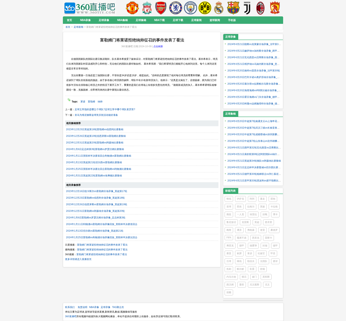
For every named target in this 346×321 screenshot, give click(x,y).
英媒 (262, 206)
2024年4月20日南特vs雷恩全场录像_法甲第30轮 (253, 70)
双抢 (239, 206)
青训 (249, 253)
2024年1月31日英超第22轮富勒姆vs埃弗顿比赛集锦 (94, 175)
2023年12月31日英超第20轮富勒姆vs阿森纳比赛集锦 (94, 142)
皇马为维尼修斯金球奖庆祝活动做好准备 (96, 115)
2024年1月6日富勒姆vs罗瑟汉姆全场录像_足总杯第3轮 (95, 217)
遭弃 (239, 230)
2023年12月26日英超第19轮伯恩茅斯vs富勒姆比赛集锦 (96, 136)
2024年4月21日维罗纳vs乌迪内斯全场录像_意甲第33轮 (257, 64)
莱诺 (82, 101)
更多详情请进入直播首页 (78, 259)
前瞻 (228, 292)
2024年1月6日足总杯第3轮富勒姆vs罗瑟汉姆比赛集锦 (95, 149)
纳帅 (100, 101)
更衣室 (268, 222)
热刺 (228, 269)
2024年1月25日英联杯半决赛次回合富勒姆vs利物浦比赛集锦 (98, 169)
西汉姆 (230, 284)
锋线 (228, 198)
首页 (67, 27)
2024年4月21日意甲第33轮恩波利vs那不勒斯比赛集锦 (256, 180)
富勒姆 (91, 101)
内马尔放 (231, 276)
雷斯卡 (268, 237)
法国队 (263, 261)
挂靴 (265, 214)
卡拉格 (274, 206)
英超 (256, 222)
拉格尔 (250, 206)
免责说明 (82, 307)
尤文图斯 (254, 284)
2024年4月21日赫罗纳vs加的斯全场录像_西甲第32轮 (256, 50)
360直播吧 (70, 316)
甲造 (273, 253)
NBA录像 (94, 307)
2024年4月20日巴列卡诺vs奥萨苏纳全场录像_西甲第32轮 (258, 77)
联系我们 (70, 307)
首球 (228, 206)
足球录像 (230, 36)
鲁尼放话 (231, 222)
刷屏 (239, 253)
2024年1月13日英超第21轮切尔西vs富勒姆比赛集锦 (94, 162)
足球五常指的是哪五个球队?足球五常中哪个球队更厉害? (105, 109)
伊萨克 (240, 198)
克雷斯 (245, 222)
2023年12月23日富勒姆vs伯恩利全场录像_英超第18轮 (95, 197)
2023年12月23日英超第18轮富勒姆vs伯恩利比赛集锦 (94, 129)
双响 (273, 198)
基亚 (228, 253)
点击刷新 (158, 46)
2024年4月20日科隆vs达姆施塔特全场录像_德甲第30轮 (257, 103)
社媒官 (261, 253)
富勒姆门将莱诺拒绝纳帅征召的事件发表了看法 (102, 244)
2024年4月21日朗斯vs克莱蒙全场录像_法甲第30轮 (254, 44)
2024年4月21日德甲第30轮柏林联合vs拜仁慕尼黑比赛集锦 (259, 174)
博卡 (275, 214)
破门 (254, 276)
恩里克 (255, 237)
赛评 (275, 261)
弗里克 (230, 245)
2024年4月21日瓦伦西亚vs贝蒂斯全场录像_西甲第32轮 (257, 57)
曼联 (241, 284)
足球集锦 (230, 113)
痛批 (228, 214)
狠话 (244, 276)
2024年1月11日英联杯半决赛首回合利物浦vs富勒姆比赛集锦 (98, 155)
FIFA (228, 237)
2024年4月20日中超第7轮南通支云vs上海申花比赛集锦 (257, 121)
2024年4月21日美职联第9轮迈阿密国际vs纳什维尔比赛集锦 (259, 154)
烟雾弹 (253, 245)
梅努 (228, 230)
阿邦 (252, 198)
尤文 (267, 284)
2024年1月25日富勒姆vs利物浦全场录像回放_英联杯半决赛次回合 (101, 237)
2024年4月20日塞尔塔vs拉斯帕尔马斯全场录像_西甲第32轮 (259, 83)
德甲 (241, 245)
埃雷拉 (253, 214)
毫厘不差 (241, 237)
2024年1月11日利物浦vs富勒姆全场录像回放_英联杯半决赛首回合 (101, 224)
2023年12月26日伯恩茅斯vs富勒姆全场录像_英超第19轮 (96, 204)
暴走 (262, 198)
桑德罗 (274, 230)
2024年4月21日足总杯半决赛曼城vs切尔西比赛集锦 (255, 167)
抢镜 (262, 269)
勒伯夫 (250, 261)
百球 (228, 261)
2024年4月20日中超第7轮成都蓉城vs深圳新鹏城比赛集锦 (258, 134)
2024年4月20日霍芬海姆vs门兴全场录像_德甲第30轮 (256, 97)
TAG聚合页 (118, 307)
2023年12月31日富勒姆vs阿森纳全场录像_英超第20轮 (95, 211)
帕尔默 (240, 269)
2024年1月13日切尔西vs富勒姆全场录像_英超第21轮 (94, 230)
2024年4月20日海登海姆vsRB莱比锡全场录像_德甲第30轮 (259, 90)
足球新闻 (78, 27)
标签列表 (230, 190)
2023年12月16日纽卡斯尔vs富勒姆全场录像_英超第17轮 (96, 191)
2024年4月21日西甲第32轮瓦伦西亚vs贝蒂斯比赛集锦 (256, 147)
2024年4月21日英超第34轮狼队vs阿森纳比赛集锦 (254, 160)
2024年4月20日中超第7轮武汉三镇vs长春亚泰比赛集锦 (257, 127)
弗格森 (250, 230)
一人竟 (240, 214)
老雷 (262, 230)
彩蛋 (252, 269)
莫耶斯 (266, 276)
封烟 (265, 245)
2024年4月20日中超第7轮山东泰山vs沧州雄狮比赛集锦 (257, 141)
